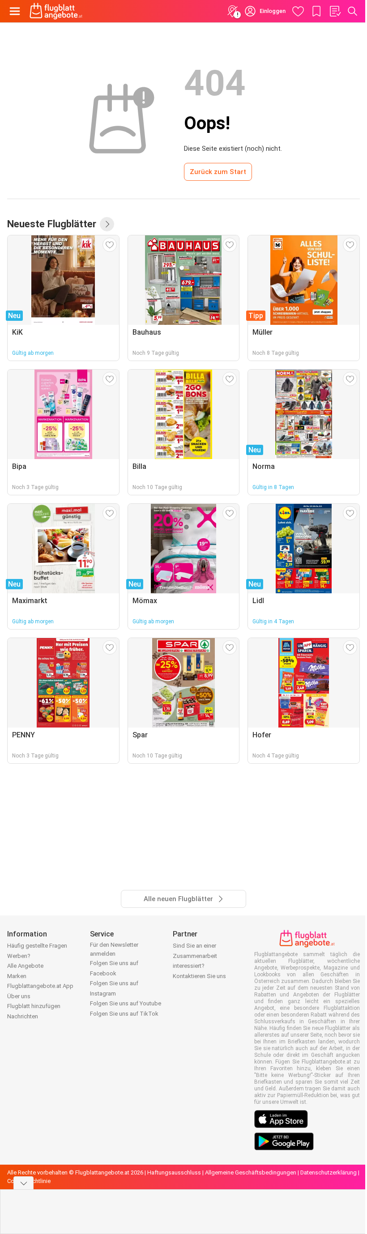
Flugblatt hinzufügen (33, 1006)
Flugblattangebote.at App (40, 986)
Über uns (18, 996)
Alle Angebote (25, 965)
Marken (16, 976)
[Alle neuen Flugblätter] (107, 224)
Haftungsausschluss (174, 1172)
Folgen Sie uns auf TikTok (124, 1013)
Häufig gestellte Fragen (37, 945)
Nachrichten (22, 1016)
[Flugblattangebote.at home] (56, 11)
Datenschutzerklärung (328, 1172)
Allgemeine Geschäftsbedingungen (250, 1172)
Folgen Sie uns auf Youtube (125, 1003)
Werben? (18, 956)
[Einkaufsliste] (335, 11)
